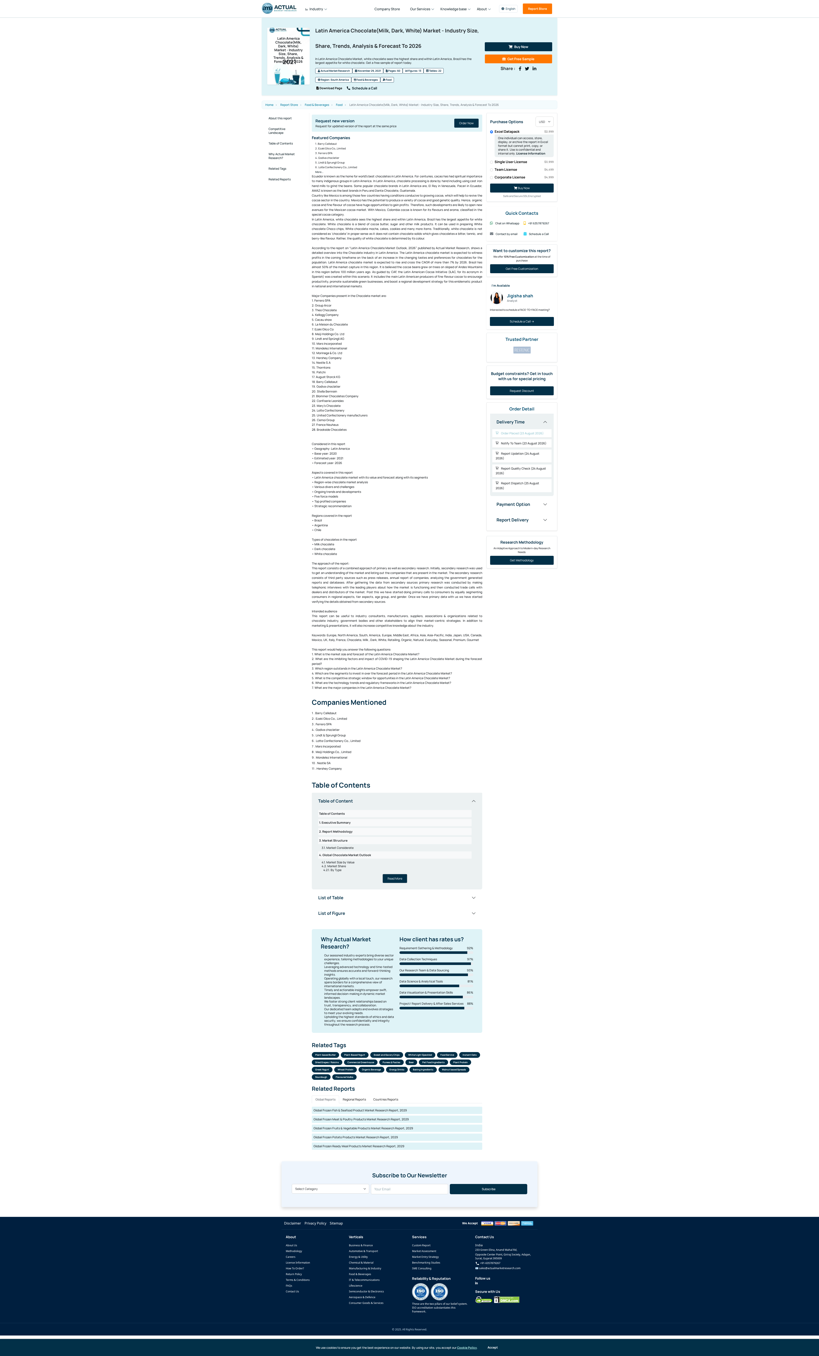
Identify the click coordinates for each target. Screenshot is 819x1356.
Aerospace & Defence (362, 1297)
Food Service (447, 1054)
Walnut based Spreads (454, 1069)
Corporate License (524, 177)
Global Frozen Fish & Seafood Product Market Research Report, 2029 (360, 1110)
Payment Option (513, 504)
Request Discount (522, 391)
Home (269, 105)
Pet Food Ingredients (433, 1062)
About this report (280, 118)
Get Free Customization (522, 269)
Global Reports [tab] (325, 1099)
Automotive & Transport (363, 1251)
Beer (411, 1062)
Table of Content (335, 801)
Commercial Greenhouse (360, 1062)
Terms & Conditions (298, 1280)
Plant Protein (460, 1062)
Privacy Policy (315, 1223)
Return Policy (294, 1274)
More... (319, 172)
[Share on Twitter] (527, 69)
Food (388, 80)
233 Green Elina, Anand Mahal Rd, (496, 1250)
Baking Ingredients (423, 1069)
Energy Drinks (396, 1069)
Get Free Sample (520, 59)
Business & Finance (361, 1245)
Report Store (537, 9)
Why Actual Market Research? (282, 156)
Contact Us (292, 1291)
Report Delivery (513, 520)
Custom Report (421, 1245)
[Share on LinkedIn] (534, 69)
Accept (493, 1347)
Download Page (330, 88)
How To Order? (295, 1268)
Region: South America (334, 80)
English (510, 9)
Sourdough (321, 1077)
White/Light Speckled (420, 1054)
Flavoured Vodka (344, 1077)
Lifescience (355, 1285)
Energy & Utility (358, 1257)
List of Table (330, 898)
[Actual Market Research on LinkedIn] (476, 1283)
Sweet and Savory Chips (387, 1054)
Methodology (294, 1251)
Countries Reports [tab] (385, 1099)
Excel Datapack (524, 131)
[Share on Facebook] (520, 69)
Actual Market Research (335, 71)
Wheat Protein (345, 1069)
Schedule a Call (364, 88)
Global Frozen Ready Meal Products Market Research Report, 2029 (359, 1146)
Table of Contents (281, 143)
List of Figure (331, 913)
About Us (291, 1245)
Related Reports (280, 179)
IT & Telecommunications (364, 1280)
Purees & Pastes (391, 1062)
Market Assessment (424, 1251)
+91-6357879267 (489, 1263)
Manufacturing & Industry (365, 1268)
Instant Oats (470, 1054)
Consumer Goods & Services (366, 1303)
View (461, 123)
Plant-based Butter (325, 1054)
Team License (524, 169)
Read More (395, 878)
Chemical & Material (361, 1262)
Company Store (387, 9)
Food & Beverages (367, 80)
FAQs (289, 1285)
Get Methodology (522, 560)
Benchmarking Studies (426, 1262)
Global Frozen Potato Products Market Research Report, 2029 (356, 1137)
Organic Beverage (371, 1069)
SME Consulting (421, 1268)
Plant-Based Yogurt (354, 1054)
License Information (530, 153)
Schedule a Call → (522, 321)
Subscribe (488, 1189)
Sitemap (336, 1223)
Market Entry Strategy (425, 1257)
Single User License (524, 161)
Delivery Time (511, 422)
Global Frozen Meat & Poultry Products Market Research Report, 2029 (361, 1119)
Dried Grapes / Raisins (327, 1062)
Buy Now (521, 46)
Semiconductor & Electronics (366, 1291)
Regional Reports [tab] (354, 1099)
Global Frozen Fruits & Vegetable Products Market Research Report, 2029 (363, 1128)
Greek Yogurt (322, 1069)
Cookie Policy (467, 1348)
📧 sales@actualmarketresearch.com (497, 1268)
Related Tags (277, 168)
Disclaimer (292, 1223)
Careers (290, 1257)
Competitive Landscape (277, 131)
